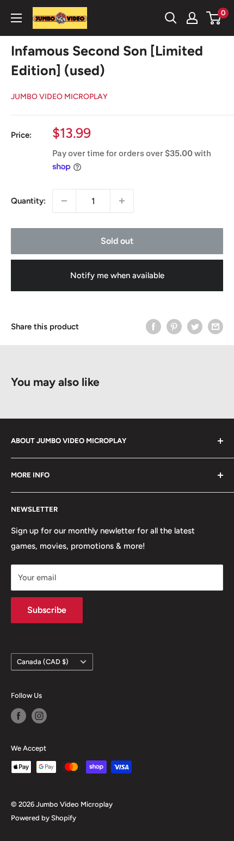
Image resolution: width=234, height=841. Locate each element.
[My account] (192, 18)
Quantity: (28, 201)
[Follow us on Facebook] (18, 715)
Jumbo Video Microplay (59, 96)
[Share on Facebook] (153, 326)
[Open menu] (16, 18)
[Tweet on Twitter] (194, 326)
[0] (214, 17)
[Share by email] (215, 326)
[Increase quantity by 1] (121, 200)
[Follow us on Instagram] (39, 715)
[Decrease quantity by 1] (64, 200)
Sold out (117, 241)
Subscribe (46, 610)
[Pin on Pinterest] (174, 326)
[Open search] (171, 18)
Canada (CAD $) (43, 662)
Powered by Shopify (43, 818)
